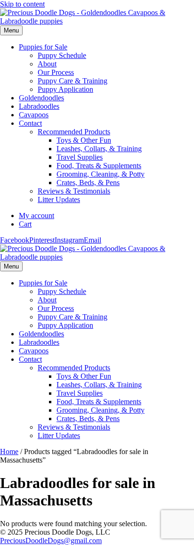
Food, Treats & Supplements (99, 166)
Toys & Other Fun (84, 140)
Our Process (56, 72)
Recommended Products (74, 132)
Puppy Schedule (62, 55)
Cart (25, 224)
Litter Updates (59, 199)
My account (36, 215)
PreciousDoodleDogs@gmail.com (51, 541)
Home (9, 451)
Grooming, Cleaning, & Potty (101, 174)
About (47, 64)
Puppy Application (65, 89)
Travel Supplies (80, 157)
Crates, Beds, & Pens (88, 183)
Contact (30, 123)
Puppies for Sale (43, 47)
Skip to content (22, 4)
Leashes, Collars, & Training (99, 149)
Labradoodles (39, 106)
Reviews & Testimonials (74, 191)
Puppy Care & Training (72, 81)
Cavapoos (33, 115)
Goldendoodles (41, 98)
